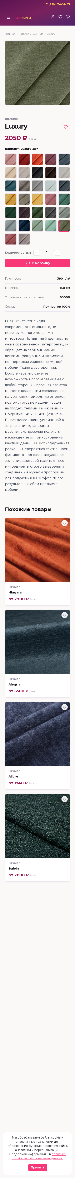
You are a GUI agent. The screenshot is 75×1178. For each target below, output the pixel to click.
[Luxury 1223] (24, 199)
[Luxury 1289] (24, 212)
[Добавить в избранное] (66, 127)
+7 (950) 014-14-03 (57, 4)
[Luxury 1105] (11, 172)
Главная (10, 33)
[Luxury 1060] (51, 159)
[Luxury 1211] (11, 199)
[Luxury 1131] (51, 172)
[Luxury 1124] (24, 172)
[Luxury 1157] (11, 186)
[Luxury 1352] (24, 226)
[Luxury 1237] (37, 199)
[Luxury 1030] (11, 159)
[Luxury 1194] (24, 239)
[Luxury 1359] (11, 239)
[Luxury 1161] (24, 186)
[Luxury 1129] (37, 172)
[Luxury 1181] (51, 186)
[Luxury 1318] (51, 212)
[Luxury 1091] (64, 159)
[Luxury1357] (64, 226)
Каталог (24, 33)
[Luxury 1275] (11, 212)
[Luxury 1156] (64, 172)
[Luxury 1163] (37, 186)
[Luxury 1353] (37, 226)
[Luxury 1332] (64, 212)
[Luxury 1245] (64, 199)
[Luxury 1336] (11, 226)
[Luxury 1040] (24, 159)
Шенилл (38, 33)
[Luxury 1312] (37, 212)
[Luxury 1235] (51, 199)
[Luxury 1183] (64, 186)
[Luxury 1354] (51, 226)
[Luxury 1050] (37, 159)
